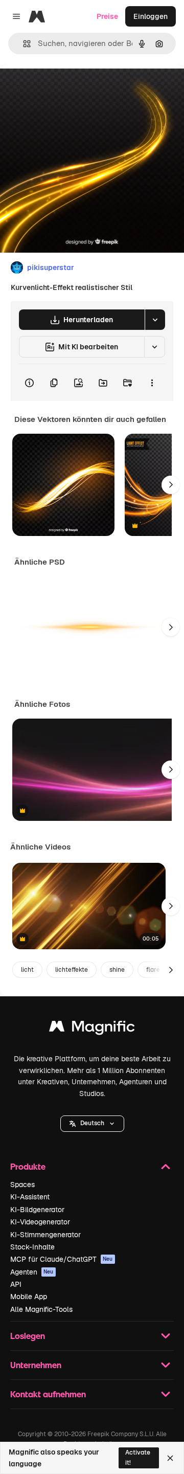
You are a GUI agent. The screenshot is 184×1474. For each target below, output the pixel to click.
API (15, 1284)
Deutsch (92, 1123)
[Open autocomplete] (23, 44)
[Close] (170, 1458)
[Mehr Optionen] (152, 382)
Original (65, 88)
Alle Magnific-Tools (41, 1309)
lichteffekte (71, 970)
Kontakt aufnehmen (48, 1394)
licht (27, 970)
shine (117, 970)
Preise (107, 16)
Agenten (32, 1272)
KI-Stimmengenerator (45, 1234)
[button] (92, 1123)
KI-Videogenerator (40, 1221)
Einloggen (150, 16)
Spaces (22, 1184)
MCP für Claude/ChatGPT (61, 1259)
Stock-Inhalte (32, 1247)
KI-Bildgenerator (37, 1209)
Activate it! (137, 1457)
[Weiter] (171, 485)
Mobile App (28, 1296)
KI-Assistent (30, 1196)
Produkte (27, 1166)
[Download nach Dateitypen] (155, 319)
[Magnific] (92, 1029)
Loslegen (27, 1335)
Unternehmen (35, 1364)
